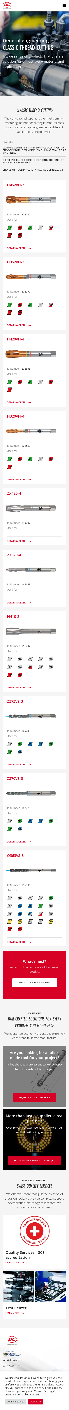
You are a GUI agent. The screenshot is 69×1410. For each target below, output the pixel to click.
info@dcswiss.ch (12, 1360)
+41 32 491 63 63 (11, 1366)
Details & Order (16, 248)
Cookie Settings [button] (15, 1401)
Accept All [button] (35, 1401)
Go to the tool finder (34, 982)
